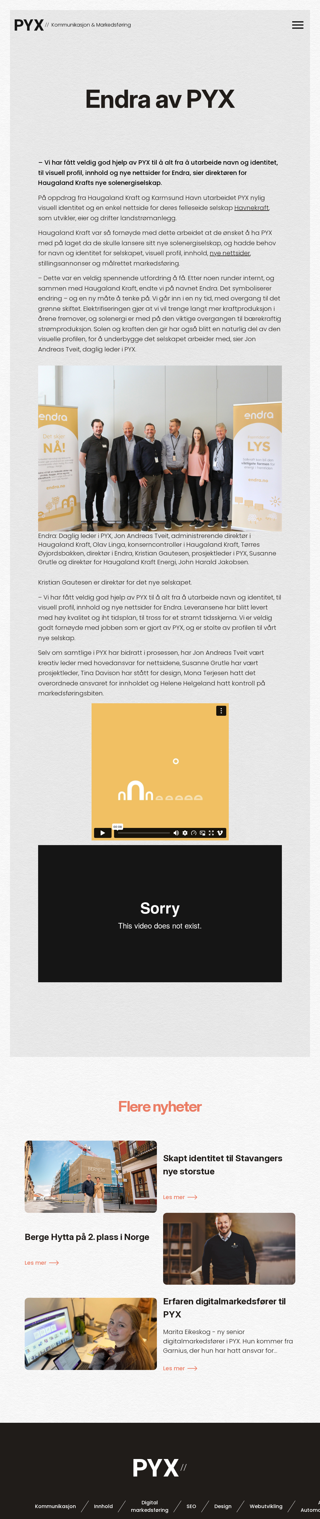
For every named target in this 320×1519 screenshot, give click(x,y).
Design (223, 1506)
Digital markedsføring (149, 1506)
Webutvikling (266, 1506)
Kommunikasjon (55, 1506)
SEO (191, 1506)
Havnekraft (251, 207)
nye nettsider (230, 253)
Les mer (174, 1197)
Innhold (103, 1506)
